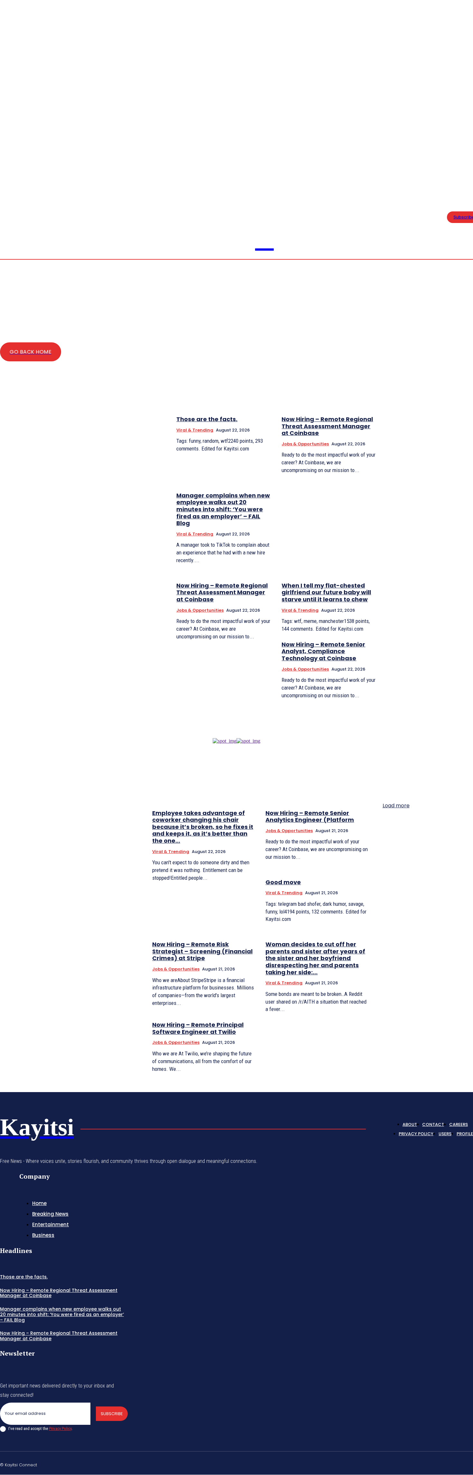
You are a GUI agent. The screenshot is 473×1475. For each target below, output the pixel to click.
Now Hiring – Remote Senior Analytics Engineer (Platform (309, 816)
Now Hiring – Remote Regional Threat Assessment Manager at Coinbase (327, 426)
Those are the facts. (206, 419)
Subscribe (112, 1414)
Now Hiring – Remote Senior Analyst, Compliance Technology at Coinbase (323, 651)
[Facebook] (469, 147)
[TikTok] (424, 1464)
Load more (396, 805)
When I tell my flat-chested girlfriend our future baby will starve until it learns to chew (326, 592)
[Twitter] (469, 155)
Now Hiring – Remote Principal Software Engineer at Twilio (198, 1028)
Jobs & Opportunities (305, 444)
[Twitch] (440, 1464)
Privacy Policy (60, 1428)
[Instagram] (409, 1464)
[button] (445, 151)
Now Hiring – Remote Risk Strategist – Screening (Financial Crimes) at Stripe (202, 951)
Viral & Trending (194, 430)
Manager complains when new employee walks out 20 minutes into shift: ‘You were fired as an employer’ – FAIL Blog (223, 509)
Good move (283, 882)
